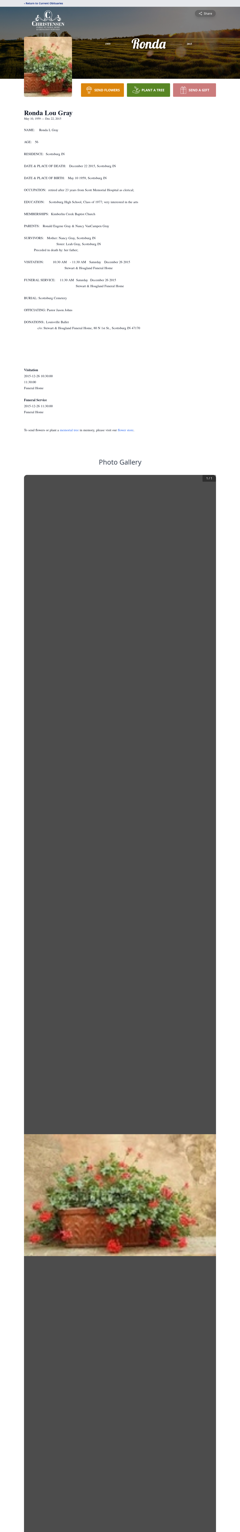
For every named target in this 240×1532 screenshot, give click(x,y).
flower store (126, 430)
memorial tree (69, 430)
